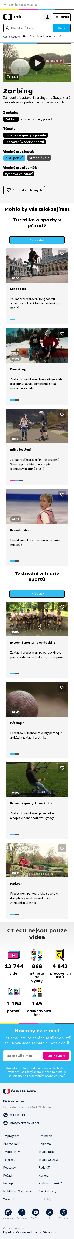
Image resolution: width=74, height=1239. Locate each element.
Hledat (62, 28)
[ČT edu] (12, 18)
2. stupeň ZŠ (14, 158)
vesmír (57, 36)
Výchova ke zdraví (19, 174)
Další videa (37, 240)
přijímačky (28, 36)
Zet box (11, 119)
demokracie (44, 36)
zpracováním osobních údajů (46, 1076)
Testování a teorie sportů (24, 142)
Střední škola (39, 158)
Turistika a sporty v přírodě (25, 135)
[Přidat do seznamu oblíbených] (62, 253)
